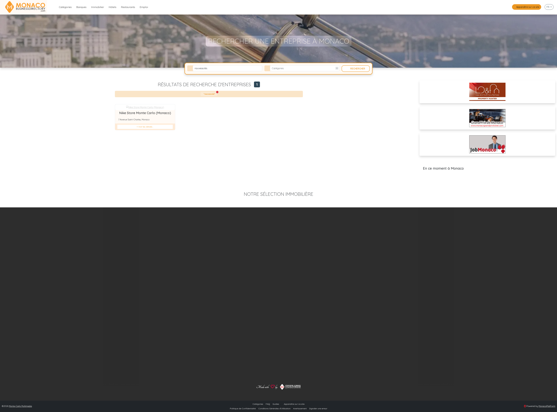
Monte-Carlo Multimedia (20, 406)
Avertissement (300, 408)
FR (548, 7)
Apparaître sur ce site (527, 7)
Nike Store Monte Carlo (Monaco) (145, 113)
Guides (276, 404)
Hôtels (112, 7)
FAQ (268, 404)
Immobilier (97, 7)
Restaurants (128, 7)
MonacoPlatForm (547, 406)
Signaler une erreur (318, 408)
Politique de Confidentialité (243, 408)
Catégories (65, 7)
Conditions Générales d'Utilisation (274, 408)
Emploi (144, 7)
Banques (81, 7)
